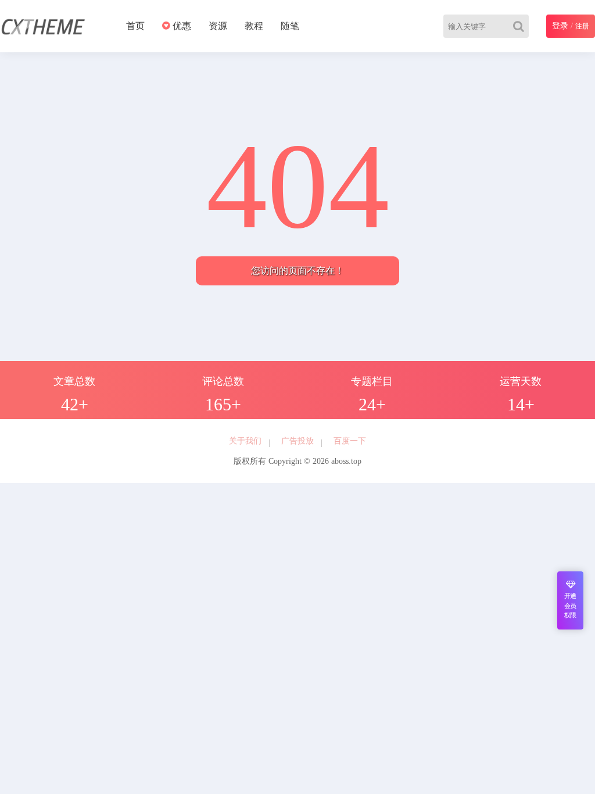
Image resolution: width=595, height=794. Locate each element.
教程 (254, 26)
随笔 (290, 26)
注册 (582, 26)
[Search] (521, 26)
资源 (218, 26)
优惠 (180, 26)
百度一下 (350, 441)
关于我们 (245, 441)
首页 (135, 26)
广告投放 (297, 441)
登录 (560, 26)
